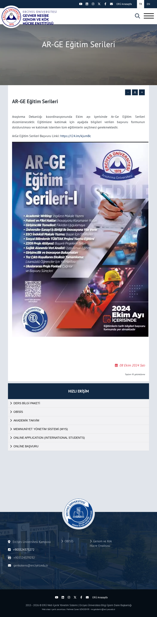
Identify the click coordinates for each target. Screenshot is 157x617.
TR (140, 4)
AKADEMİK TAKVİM (26, 420)
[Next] (75, 4)
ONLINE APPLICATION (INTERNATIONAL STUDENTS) (49, 437)
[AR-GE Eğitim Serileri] (28, 16)
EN (148, 4)
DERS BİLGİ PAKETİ (26, 403)
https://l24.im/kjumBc (75, 136)
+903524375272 (23, 550)
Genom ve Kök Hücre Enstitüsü (101, 543)
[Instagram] (93, 4)
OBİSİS (18, 411)
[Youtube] (81, 4)
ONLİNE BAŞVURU (25, 446)
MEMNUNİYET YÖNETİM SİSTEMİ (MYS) (40, 429)
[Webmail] (111, 4)
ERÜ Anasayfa (124, 4)
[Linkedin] (87, 4)
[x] (99, 4)
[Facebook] (105, 4)
